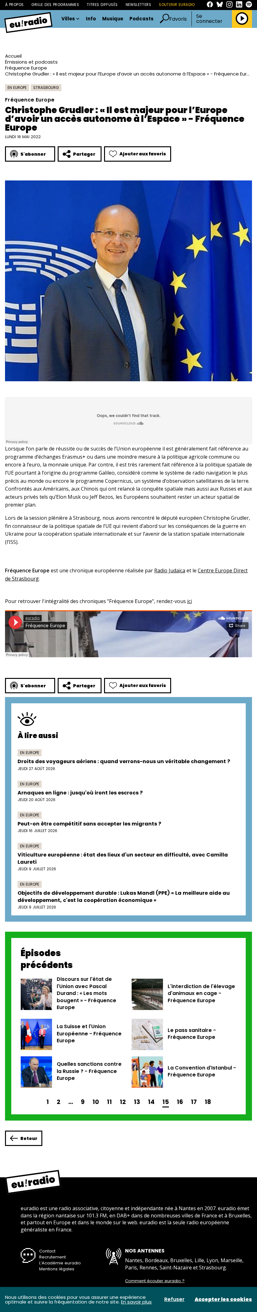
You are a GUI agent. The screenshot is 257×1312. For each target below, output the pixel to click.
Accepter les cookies (223, 1299)
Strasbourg (46, 87)
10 (95, 1102)
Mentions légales (56, 1269)
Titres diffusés (102, 4)
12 (123, 1102)
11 (109, 1102)
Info (91, 19)
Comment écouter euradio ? (155, 1281)
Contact (47, 1251)
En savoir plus (136, 1301)
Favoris (178, 19)
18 (208, 1102)
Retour (28, 1138)
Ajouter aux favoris (142, 154)
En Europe (17, 87)
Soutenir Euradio (177, 4)
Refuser (174, 1299)
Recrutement (52, 1257)
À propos (14, 4)
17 (194, 1102)
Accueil (13, 56)
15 (165, 1102)
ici (189, 601)
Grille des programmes (55, 4)
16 (180, 1102)
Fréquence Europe (26, 68)
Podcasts (141, 19)
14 (151, 1102)
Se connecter (209, 19)
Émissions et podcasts (31, 62)
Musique (112, 19)
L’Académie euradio (60, 1263)
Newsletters (138, 4)
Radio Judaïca (169, 570)
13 (137, 1102)
